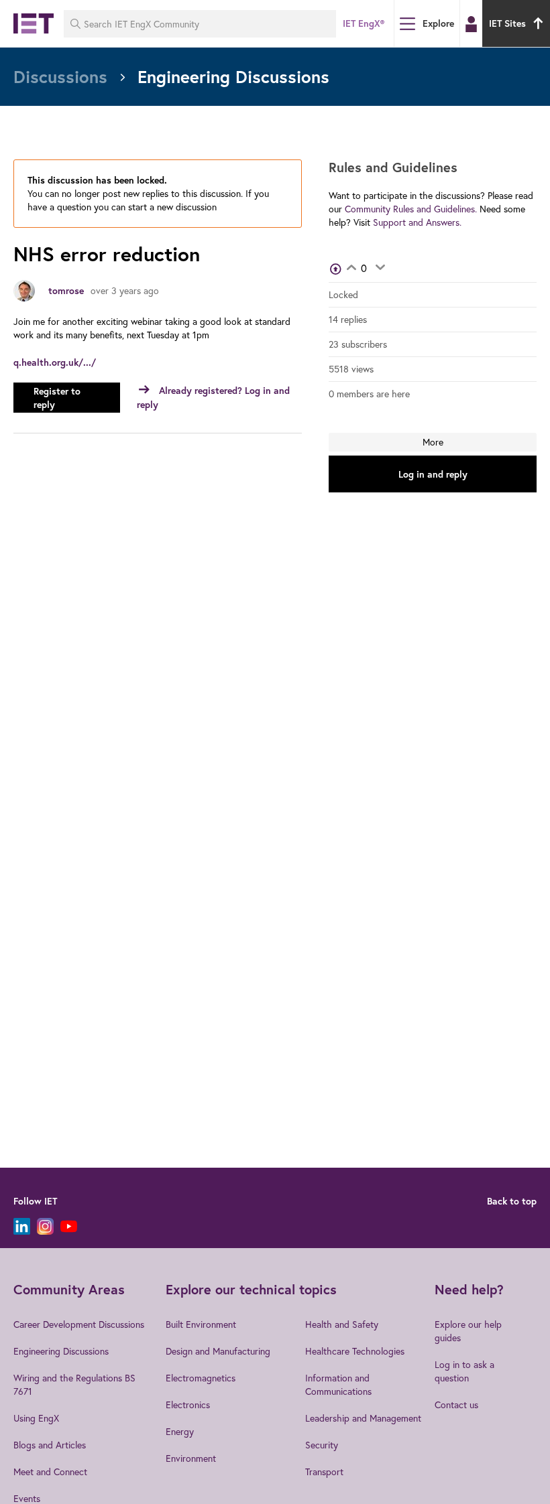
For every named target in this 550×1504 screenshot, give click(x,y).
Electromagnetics (200, 1377)
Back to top (512, 1201)
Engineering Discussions (61, 1351)
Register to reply (57, 398)
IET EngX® (363, 23)
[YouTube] (68, 1226)
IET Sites (507, 23)
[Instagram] (45, 1226)
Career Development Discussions (78, 1324)
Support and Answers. (417, 222)
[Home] (33, 23)
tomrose (66, 291)
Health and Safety (341, 1324)
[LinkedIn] (21, 1226)
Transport (324, 1471)
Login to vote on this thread (351, 268)
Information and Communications (338, 1384)
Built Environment (201, 1324)
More (433, 441)
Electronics (188, 1404)
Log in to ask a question (464, 1371)
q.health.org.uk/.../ (54, 362)
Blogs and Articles (49, 1444)
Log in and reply (433, 474)
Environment (191, 1458)
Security (321, 1444)
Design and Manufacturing (218, 1351)
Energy (180, 1431)
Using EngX (36, 1418)
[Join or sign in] (471, 24)
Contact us (456, 1404)
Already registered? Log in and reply (213, 398)
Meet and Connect (50, 1471)
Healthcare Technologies (354, 1351)
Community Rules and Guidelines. (411, 208)
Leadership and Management (363, 1418)
